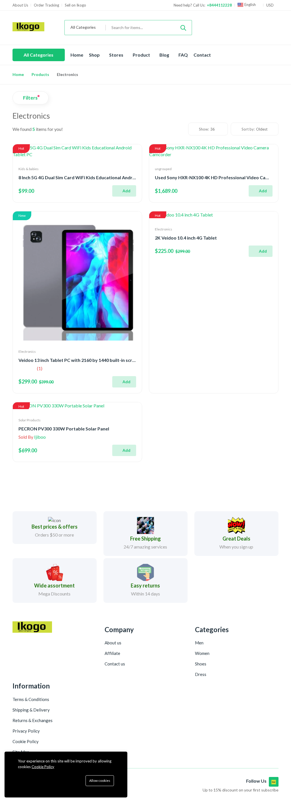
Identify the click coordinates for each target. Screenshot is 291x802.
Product (142, 54)
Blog (164, 54)
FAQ (183, 54)
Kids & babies (28, 169)
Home (76, 54)
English (250, 5)
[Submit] (183, 27)
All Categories (38, 54)
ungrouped (163, 169)
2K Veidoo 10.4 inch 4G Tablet (186, 237)
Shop (95, 54)
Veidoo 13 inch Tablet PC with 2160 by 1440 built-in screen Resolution (90, 360)
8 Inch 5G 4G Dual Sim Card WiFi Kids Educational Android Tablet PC (89, 177)
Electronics (27, 351)
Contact (202, 54)
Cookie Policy (43, 766)
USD (270, 5)
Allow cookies (99, 780)
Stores (116, 54)
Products (40, 74)
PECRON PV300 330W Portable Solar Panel (63, 428)
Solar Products (29, 420)
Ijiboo (40, 437)
